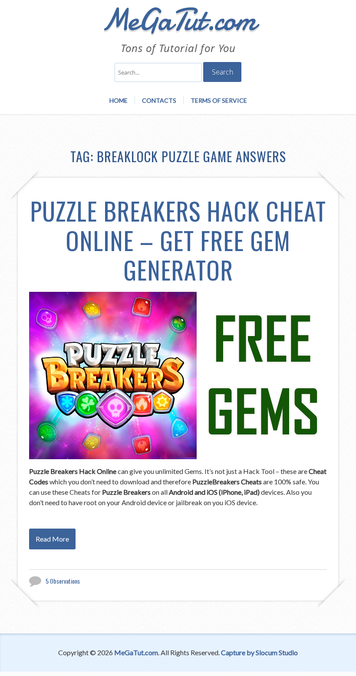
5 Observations (63, 580)
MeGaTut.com (136, 652)
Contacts (159, 100)
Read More (52, 539)
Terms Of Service (219, 100)
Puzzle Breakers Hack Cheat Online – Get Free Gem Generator (178, 240)
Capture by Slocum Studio (259, 652)
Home (118, 100)
